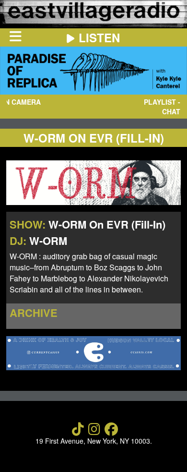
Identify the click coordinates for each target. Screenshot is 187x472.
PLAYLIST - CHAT (162, 106)
